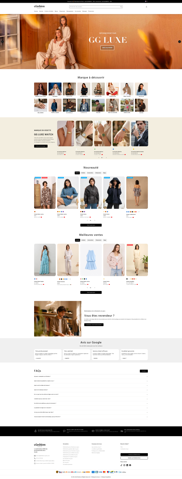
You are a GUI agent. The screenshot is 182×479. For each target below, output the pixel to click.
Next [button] (179, 41)
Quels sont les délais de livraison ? (42, 385)
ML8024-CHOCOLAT (84, 217)
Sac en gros (66, 462)
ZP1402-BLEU (129, 217)
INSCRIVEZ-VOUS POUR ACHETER (93, 325)
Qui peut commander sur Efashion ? (42, 376)
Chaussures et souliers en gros (70, 456)
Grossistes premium (67, 464)
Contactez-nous (124, 449)
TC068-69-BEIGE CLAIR (131, 284)
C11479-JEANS (60, 217)
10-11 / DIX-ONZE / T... (130, 283)
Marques (84, 11)
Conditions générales (97, 449)
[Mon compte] (146, 6)
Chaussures (62, 11)
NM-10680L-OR (60, 154)
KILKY (35, 215)
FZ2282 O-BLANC (79, 154)
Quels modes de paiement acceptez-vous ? (44, 381)
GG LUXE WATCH (60, 153)
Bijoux (56, 11)
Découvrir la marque (40, 146)
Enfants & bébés (49, 11)
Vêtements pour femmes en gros (71, 447)
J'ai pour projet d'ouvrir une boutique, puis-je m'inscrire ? (47, 417)
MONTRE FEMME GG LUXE (118, 154)
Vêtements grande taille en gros (70, 449)
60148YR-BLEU (83, 284)
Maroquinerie (70, 11)
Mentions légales (96, 453)
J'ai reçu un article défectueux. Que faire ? (44, 412)
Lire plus (144, 371)
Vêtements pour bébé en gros (70, 455)
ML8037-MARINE (106, 217)
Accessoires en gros (68, 458)
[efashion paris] (39, 7)
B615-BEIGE (105, 284)
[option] (91, 41)
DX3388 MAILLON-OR (135, 154)
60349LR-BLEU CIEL (38, 284)
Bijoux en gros (66, 460)
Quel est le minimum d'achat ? (41, 390)
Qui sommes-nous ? (96, 447)
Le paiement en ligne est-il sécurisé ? (42, 408)
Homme (41, 11)
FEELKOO (105, 283)
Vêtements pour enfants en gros (71, 453)
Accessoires (78, 11)
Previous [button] (2, 41)
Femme (36, 11)
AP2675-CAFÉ (37, 217)
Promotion (91, 11)
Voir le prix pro (91, 225)
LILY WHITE (36, 283)
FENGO (58, 283)
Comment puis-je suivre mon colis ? (42, 399)
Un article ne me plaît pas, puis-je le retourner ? (45, 403)
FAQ (121, 447)
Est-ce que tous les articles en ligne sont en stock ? (46, 394)
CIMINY (58, 215)
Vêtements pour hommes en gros (71, 451)
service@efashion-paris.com (43, 455)
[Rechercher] (121, 6)
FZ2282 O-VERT (97, 154)
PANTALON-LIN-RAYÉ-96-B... (63, 285)
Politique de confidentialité (98, 451)
